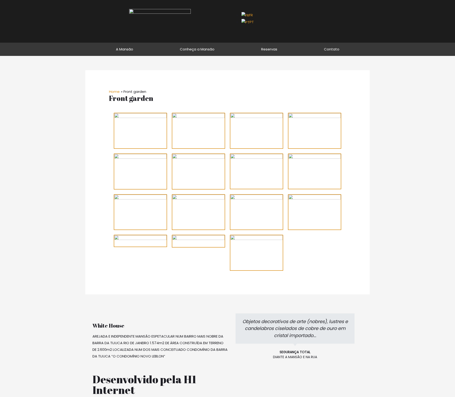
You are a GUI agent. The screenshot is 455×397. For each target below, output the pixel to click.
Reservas (269, 49)
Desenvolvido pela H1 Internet (144, 384)
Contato (331, 49)
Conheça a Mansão (197, 49)
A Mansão (124, 49)
